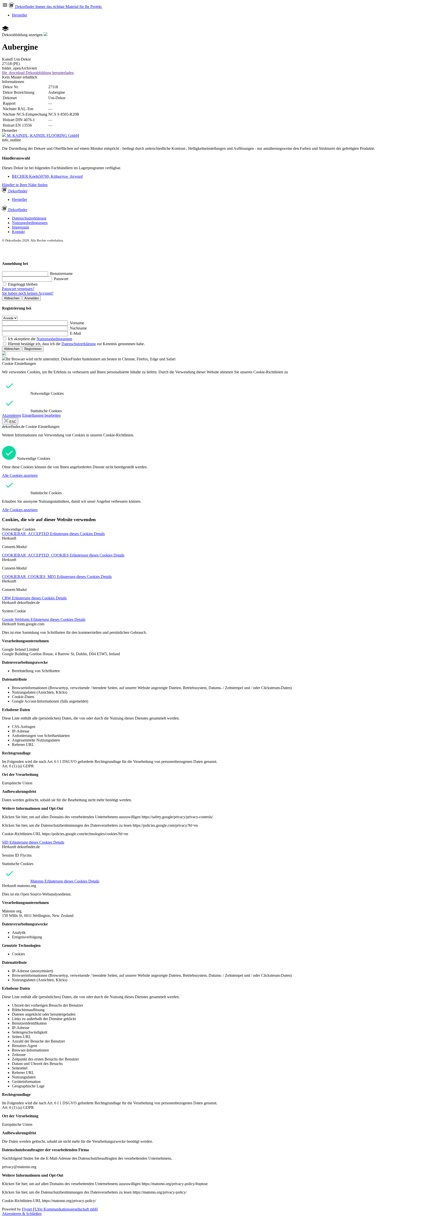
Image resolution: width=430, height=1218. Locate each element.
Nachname (78, 328)
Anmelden (31, 298)
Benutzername (61, 273)
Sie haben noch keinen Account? (28, 293)
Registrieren (33, 349)
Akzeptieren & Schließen (22, 1214)
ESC (12, 422)
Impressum (20, 227)
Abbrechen (11, 298)
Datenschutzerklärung (29, 218)
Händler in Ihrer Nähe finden (25, 185)
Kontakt (18, 232)
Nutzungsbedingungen (30, 223)
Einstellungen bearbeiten (41, 415)
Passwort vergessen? (18, 289)
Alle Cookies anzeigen (20, 475)
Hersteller (19, 15)
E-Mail (75, 333)
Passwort (61, 279)
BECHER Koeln (47, 176)
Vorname (77, 323)
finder (17, 191)
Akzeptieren (11, 415)
